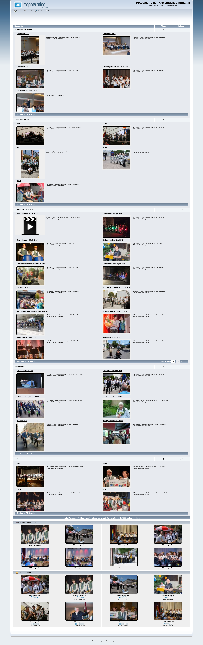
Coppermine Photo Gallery (106, 641)
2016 (105, 463)
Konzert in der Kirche (23, 29)
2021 (19, 124)
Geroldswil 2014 (109, 34)
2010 (19, 181)
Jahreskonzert (21, 459)
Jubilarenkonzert (22, 120)
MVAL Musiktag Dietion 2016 (28, 397)
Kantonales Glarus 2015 (112, 397)
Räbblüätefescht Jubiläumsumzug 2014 (32, 311)
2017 (19, 148)
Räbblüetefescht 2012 (111, 337)
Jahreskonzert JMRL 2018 (27, 214)
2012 (105, 489)
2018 (105, 124)
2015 (105, 148)
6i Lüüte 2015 (22, 421)
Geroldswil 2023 (23, 34)
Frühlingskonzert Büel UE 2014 (115, 311)
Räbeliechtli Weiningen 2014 (114, 264)
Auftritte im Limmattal (24, 210)
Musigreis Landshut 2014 (113, 421)
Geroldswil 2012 (23, 67)
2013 (19, 489)
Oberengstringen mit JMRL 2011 (115, 67)
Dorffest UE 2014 (23, 288)
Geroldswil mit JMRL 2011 (27, 91)
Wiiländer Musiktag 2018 (112, 371)
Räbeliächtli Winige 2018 (112, 214)
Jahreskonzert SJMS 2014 (27, 337)
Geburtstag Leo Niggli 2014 (113, 240)
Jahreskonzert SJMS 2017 (27, 240)
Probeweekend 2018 (25, 371)
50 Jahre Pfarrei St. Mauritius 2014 (116, 288)
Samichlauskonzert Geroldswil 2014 (31, 264)
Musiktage (19, 366)
